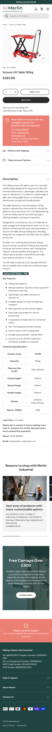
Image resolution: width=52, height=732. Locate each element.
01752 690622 (22, 129)
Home (5, 25)
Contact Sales (26, 595)
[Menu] (48, 9)
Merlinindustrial (14, 721)
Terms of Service (8, 725)
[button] (42, 9)
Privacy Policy (22, 725)
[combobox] (26, 16)
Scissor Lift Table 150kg (17, 25)
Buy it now (26, 100)
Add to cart (35, 92)
